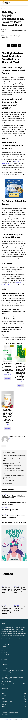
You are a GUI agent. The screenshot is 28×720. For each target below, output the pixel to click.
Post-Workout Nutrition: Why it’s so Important (12, 466)
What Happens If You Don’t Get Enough (13, 522)
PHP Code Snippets (8, 719)
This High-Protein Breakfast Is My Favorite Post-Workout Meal (14, 456)
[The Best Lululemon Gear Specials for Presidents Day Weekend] (7, 600)
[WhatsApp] (19, 45)
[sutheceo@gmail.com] (5, 439)
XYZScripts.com (20, 719)
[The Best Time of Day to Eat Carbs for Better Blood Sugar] (7, 580)
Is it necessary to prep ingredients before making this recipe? (12, 479)
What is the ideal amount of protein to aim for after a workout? (14, 482)
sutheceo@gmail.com (19, 30)
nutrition (9, 446)
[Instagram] (5, 644)
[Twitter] (12, 45)
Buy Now (7, 378)
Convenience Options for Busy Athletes (14, 470)
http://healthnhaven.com (15, 439)
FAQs (5, 473)
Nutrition (3, 8)
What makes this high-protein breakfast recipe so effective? (13, 476)
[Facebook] (8, 45)
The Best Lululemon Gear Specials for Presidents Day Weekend (6, 610)
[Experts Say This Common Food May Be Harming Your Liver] (20, 580)
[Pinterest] (15, 45)
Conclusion (7, 472)
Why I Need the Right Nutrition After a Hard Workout (14, 459)
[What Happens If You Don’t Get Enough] (20, 600)
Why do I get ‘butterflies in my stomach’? (13, 684)
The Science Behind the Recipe (12, 468)
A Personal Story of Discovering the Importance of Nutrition (12, 462)
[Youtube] (8, 644)
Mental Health (4, 507)
